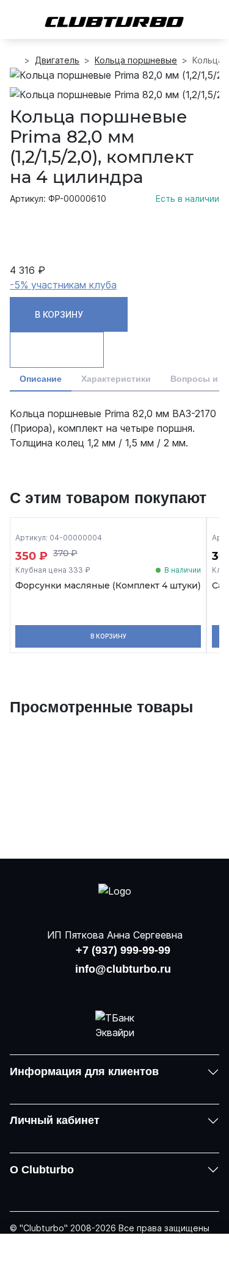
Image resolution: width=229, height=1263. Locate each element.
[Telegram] (145, 987)
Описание (41, 379)
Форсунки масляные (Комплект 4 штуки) (108, 586)
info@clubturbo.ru (123, 969)
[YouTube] (114, 987)
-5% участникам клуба (63, 285)
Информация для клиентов (84, 1071)
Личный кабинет (55, 1120)
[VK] (83, 987)
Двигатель (57, 60)
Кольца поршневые (136, 60)
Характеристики (116, 379)
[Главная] (15, 60)
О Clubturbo (42, 1170)
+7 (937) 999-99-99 (123, 950)
